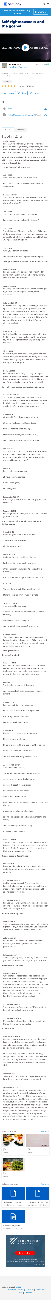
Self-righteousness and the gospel (24, 115)
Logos (18, 1287)
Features (12, 1289)
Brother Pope (15, 64)
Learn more (40, 11)
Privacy (30, 1289)
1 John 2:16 (7, 81)
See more (45, 1131)
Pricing (21, 1289)
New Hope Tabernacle (19, 67)
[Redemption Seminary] (25, 1251)
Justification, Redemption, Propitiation (21, 1225)
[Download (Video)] (46, 115)
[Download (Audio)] (46, 109)
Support (28, 1292)
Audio (10, 108)
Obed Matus (32, 1205)
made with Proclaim (40, 64)
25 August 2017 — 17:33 (37, 1202)
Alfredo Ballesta (9, 1205)
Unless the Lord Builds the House (17, 1202)
